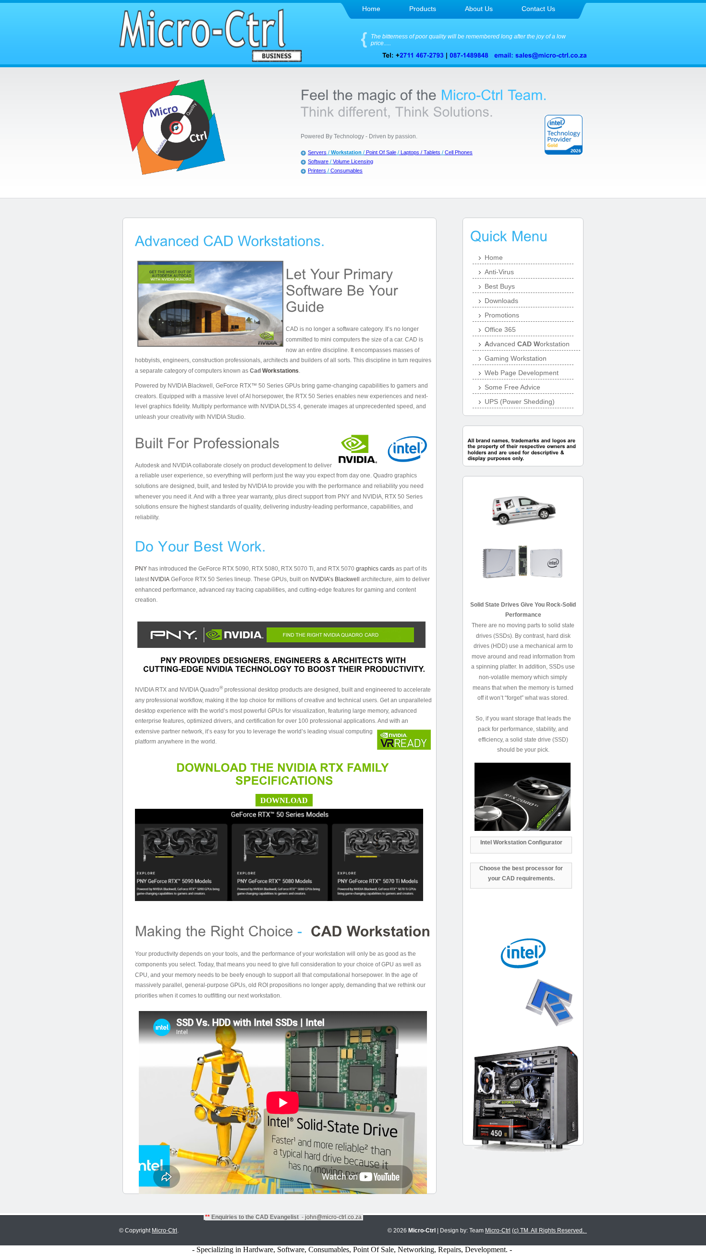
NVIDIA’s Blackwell (335, 579)
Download (284, 800)
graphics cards (375, 568)
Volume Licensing (353, 161)
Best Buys (500, 286)
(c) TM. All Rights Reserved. (549, 1230)
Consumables (346, 170)
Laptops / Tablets (419, 152)
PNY (141, 568)
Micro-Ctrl (164, 1230)
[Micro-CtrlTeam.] (494, 94)
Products (422, 8)
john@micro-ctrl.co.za (333, 1217)
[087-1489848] (469, 55)
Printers (317, 170)
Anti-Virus (499, 272)
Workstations (280, 370)
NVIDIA (160, 579)
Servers (317, 152)
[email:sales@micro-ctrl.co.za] (540, 55)
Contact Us (538, 8)
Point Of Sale (380, 152)
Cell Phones (459, 152)
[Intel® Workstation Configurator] (523, 968)
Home (371, 8)
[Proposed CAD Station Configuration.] (368, 930)
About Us (479, 8)
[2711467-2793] (422, 55)
